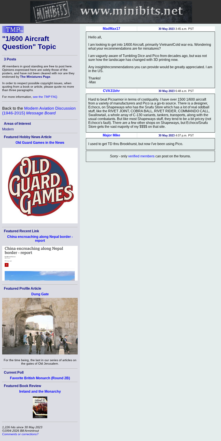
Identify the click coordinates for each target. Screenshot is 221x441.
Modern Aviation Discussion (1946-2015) (39, 110)
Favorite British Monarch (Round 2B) (40, 378)
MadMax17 (111, 28)
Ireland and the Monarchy (40, 391)
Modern (8, 129)
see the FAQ (45, 96)
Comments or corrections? (20, 434)
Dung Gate (40, 294)
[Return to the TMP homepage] (13, 31)
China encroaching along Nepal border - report (40, 238)
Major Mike (111, 135)
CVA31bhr (111, 91)
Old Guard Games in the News (40, 142)
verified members (141, 156)
